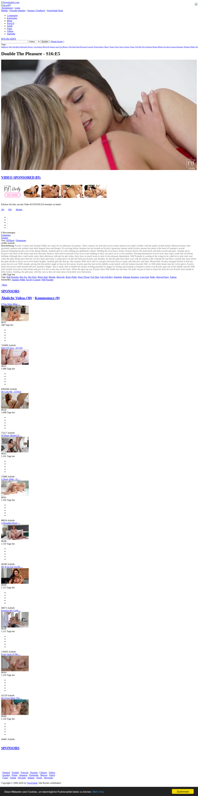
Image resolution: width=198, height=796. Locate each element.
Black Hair (43, 277)
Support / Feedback (36, 10)
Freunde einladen (17, 10)
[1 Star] (7, 217)
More (4, 285)
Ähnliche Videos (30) (16, 298)
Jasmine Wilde (18, 279)
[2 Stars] (7, 220)
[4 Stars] (7, 225)
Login (17, 8)
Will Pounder (47, 279)
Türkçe (52, 772)
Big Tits (142, 47)
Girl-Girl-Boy (106, 277)
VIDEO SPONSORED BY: (21, 177)
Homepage (21, 240)
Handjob (118, 277)
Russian (34, 772)
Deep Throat (83, 277)
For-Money (63, 47)
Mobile (19, 209)
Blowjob (46, 47)
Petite (152, 277)
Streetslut (23, 47)
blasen (52, 47)
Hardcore (4, 47)
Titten (132, 47)
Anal (78, 47)
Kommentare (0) (47, 298)
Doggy (30, 47)
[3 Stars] (7, 222)
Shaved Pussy (162, 277)
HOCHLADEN (8, 39)
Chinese (43, 772)
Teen (117, 47)
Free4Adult (32, 783)
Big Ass (23, 277)
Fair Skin (95, 277)
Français (24, 772)
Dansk (13, 778)
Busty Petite (71, 277)
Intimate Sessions (131, 277)
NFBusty (10, 240)
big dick (166, 47)
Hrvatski (22, 778)
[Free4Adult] (10, 2)
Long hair (144, 277)
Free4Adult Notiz (55, 10)
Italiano (31, 778)
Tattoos (173, 277)
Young (112, 47)
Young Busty (99, 47)
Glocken (148, 47)
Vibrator (187, 47)
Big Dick (32, 277)
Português (33, 775)
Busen (154, 47)
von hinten (38, 47)
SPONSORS (10, 291)
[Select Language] (99, 5)
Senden (4, 238)
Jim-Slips (16, 47)
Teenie (126, 47)
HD (10, 209)
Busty (106, 47)
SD (2, 209)
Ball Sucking (13, 277)
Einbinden (6, 235)
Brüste (160, 47)
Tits (136, 47)
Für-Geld (72, 47)
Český (5, 778)
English (15, 772)
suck (57, 47)
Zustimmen (183, 791)
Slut (10, 47)
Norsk (39, 778)
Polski (14, 775)
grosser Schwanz (176, 47)
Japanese (23, 775)
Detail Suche (57, 41)
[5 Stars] (7, 227)
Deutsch (6, 772)
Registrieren (7, 8)
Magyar (43, 775)
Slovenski (48, 778)
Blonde (52, 277)
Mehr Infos (98, 791)
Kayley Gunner (33, 279)
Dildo (192, 47)
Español (6, 775)
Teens (121, 47)
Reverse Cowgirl (86, 47)
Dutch (52, 775)
